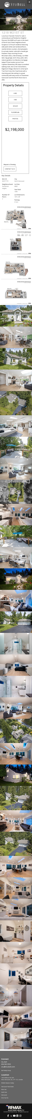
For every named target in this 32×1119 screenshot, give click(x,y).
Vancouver (4, 1095)
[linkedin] (17, 1116)
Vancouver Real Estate (7, 1086)
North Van (4, 1092)
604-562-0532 (6, 1064)
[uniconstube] (14, 1116)
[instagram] (20, 1116)
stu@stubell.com (8, 1067)
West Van (3, 1089)
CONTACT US (9, 169)
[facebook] (8, 1116)
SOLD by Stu (4, 1098)
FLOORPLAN (15, 112)
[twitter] (11, 1116)
